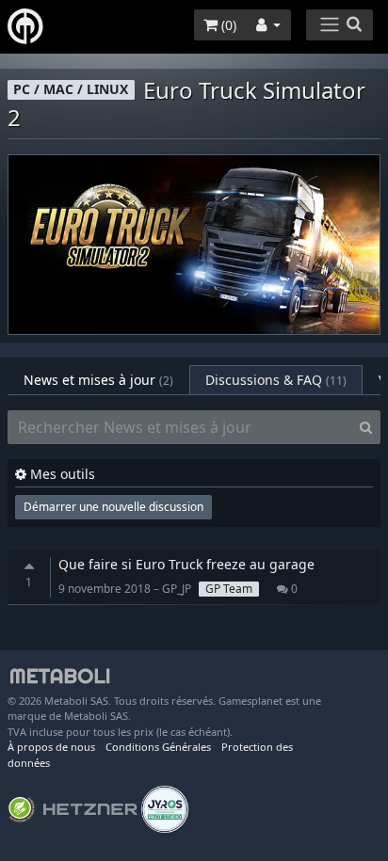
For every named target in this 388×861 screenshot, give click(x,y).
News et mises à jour (98, 380)
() (227, 25)
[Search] (365, 427)
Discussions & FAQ (276, 380)
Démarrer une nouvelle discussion (113, 507)
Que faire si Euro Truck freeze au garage (186, 564)
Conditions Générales (158, 747)
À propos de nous (51, 747)
